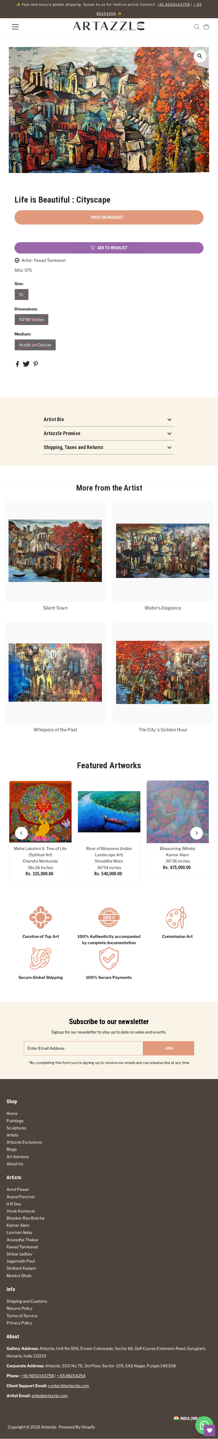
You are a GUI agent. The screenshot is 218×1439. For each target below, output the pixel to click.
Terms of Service (22, 1315)
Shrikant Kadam (21, 1268)
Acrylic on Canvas (35, 344)
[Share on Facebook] (18, 365)
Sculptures (16, 1127)
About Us (15, 1163)
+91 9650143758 (173, 4)
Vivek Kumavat (21, 1211)
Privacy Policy (19, 1322)
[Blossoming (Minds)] (177, 812)
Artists (12, 1135)
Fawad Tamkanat (22, 1246)
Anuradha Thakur (22, 1239)
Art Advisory (18, 1156)
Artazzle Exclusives (24, 1142)
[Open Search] (196, 26)
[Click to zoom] (200, 56)
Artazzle (48, 1426)
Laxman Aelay (19, 1232)
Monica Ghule (19, 1275)
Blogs (12, 1149)
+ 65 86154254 (71, 1375)
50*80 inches (31, 319)
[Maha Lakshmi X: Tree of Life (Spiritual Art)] (40, 812)
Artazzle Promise (62, 433)
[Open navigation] (32, 27)
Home (12, 1113)
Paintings (15, 1120)
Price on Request (107, 217)
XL (21, 294)
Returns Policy (19, 1308)
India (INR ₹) (191, 1418)
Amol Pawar (18, 1189)
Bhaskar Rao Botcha (25, 1218)
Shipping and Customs (27, 1301)
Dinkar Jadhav (19, 1253)
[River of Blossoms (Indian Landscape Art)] (109, 812)
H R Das (14, 1203)
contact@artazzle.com (68, 1385)
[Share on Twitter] (27, 365)
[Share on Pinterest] (35, 365)
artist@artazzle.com (50, 1395)
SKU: (19, 270)
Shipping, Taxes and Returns (73, 447)
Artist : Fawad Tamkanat (44, 260)
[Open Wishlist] (209, 1430)
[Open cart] (206, 27)
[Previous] (21, 833)
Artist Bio (54, 419)
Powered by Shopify (77, 1426)
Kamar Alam (18, 1225)
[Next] (196, 833)
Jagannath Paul (21, 1261)
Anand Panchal (20, 1196)
